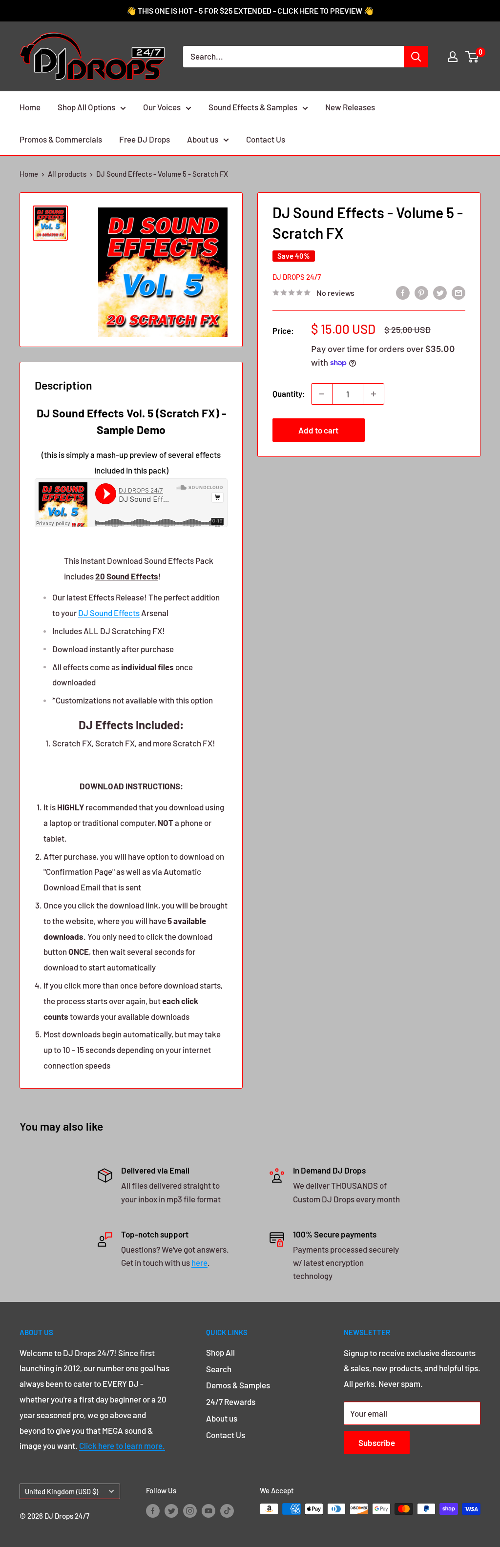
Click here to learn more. (122, 1445)
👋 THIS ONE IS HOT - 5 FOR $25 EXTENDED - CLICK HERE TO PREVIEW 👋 (250, 10)
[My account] (453, 56)
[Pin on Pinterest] (421, 292)
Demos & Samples (238, 1385)
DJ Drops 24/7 (296, 276)
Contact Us (265, 139)
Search (218, 1369)
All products (67, 173)
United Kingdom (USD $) (61, 1491)
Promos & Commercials (61, 139)
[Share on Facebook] (403, 292)
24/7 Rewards (230, 1401)
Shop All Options (86, 107)
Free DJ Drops (144, 139)
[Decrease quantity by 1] (322, 394)
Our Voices (162, 107)
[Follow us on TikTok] (227, 1510)
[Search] (416, 56)
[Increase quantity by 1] (373, 394)
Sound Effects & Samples (252, 107)
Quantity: (288, 393)
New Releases (350, 107)
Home (30, 107)
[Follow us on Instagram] (190, 1510)
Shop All (220, 1352)
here (199, 1262)
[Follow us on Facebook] (153, 1510)
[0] (472, 56)
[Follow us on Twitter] (171, 1510)
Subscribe (376, 1442)
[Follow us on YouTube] (208, 1510)
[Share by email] (458, 292)
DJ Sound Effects (109, 613)
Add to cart (318, 430)
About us (202, 139)
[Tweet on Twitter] (440, 292)
